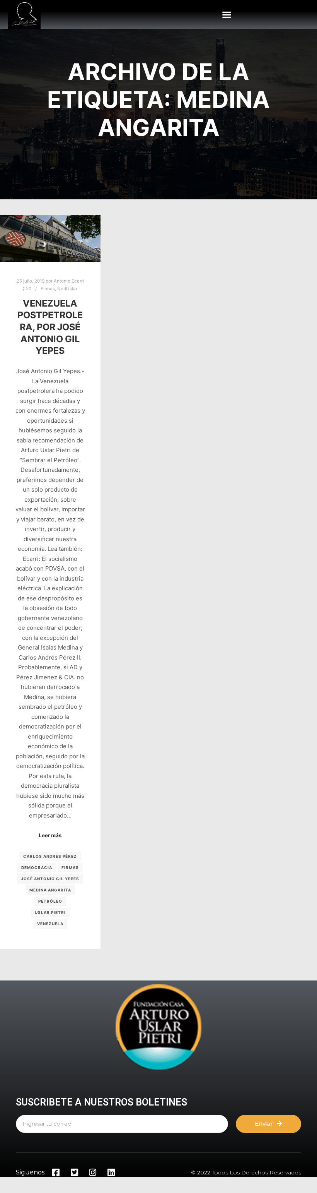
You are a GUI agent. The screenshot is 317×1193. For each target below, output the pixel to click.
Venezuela (50, 923)
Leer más (50, 835)
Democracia (36, 867)
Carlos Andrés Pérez (50, 856)
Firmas (48, 288)
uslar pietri (50, 912)
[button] (227, 14)
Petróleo (50, 901)
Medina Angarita (50, 890)
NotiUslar (67, 288)
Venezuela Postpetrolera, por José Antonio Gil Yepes (50, 327)
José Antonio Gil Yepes (50, 878)
